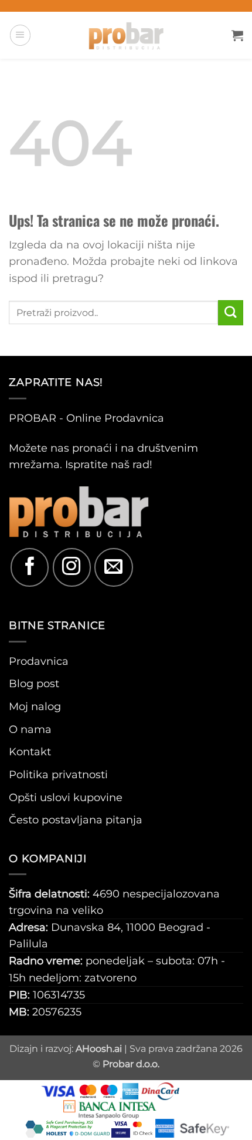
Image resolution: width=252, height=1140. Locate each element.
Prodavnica (39, 661)
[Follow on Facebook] (30, 567)
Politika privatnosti (58, 774)
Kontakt (30, 751)
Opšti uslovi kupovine (65, 797)
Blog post (34, 683)
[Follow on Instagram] (72, 567)
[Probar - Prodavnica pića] (126, 35)
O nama (30, 729)
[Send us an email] (113, 567)
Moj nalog (35, 706)
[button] (20, 35)
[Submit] (230, 312)
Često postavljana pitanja (75, 819)
